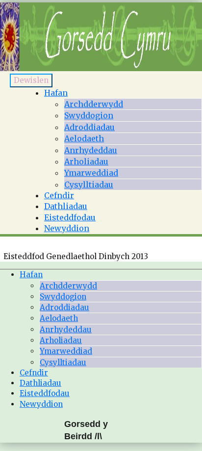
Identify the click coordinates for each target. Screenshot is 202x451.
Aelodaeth (84, 138)
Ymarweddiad (91, 173)
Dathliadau (65, 206)
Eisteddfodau (70, 217)
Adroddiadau (89, 127)
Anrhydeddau (90, 150)
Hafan (56, 93)
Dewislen (31, 80)
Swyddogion (88, 115)
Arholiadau (86, 161)
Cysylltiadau (88, 184)
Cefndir (59, 195)
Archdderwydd (93, 104)
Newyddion (66, 228)
